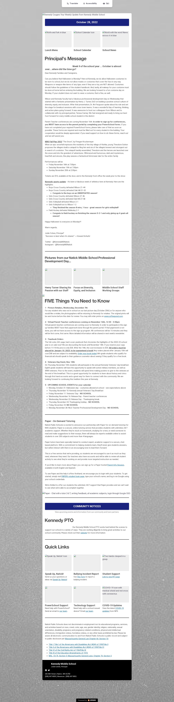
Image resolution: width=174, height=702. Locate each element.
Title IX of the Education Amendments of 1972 (68, 653)
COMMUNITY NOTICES (87, 506)
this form (81, 577)
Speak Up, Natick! (60, 579)
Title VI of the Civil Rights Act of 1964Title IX (67, 650)
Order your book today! (87, 353)
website (84, 533)
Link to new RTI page (111, 577)
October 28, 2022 (87, 22)
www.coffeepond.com (113, 316)
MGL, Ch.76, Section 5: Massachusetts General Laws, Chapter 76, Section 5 (80, 656)
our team (63, 611)
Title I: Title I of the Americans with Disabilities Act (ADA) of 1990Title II (78, 644)
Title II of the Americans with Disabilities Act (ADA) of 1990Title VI (76, 647)
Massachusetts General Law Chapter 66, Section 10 (86, 639)
